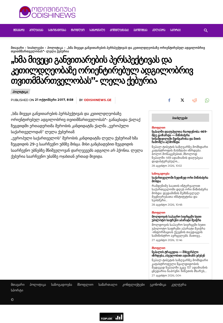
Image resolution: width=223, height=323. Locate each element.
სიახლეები (35, 48)
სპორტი (175, 30)
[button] (205, 30)
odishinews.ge (98, 100)
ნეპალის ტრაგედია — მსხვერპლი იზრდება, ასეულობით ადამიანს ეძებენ (178, 253)
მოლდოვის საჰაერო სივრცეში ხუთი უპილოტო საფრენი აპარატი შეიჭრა (177, 218)
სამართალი (97, 30)
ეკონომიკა (140, 30)
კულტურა (158, 30)
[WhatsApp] (206, 100)
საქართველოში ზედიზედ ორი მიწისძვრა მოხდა (180, 179)
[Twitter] (181, 100)
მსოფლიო (78, 30)
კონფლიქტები (119, 30)
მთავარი (18, 30)
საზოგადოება (57, 30)
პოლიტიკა (36, 30)
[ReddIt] (194, 100)
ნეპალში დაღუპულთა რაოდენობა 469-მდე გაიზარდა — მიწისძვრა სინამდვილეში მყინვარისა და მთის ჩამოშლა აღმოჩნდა (179, 137)
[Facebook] (169, 100)
